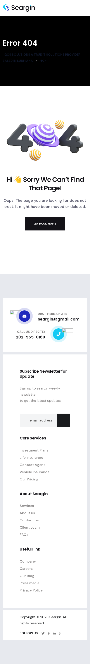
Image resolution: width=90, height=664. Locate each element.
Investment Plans (34, 450)
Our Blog (27, 576)
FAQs (24, 534)
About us (27, 513)
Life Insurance (31, 457)
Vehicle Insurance (34, 472)
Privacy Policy (31, 590)
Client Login (30, 527)
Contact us (29, 520)
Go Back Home (45, 223)
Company (28, 561)
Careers (26, 568)
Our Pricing (29, 479)
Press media (29, 583)
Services (27, 505)
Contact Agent (32, 464)
